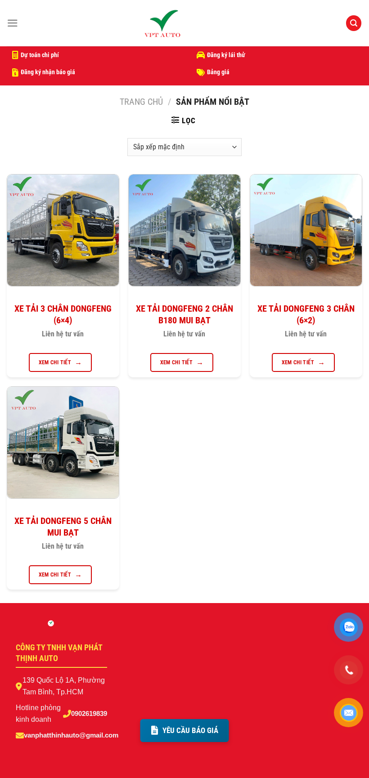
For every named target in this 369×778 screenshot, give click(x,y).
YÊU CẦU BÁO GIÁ (190, 730)
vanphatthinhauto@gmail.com (71, 735)
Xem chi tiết (55, 362)
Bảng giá (218, 72)
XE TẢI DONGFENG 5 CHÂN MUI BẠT (63, 526)
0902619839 (89, 713)
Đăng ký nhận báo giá (48, 72)
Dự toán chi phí (40, 54)
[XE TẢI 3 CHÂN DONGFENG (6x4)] (63, 230)
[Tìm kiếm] (353, 23)
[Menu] (12, 23)
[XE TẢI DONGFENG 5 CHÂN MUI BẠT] (63, 442)
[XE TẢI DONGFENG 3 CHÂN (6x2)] (306, 230)
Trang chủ (141, 102)
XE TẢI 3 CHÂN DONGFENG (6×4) (63, 314)
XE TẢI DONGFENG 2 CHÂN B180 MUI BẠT (184, 314)
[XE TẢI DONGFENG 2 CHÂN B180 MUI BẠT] (184, 230)
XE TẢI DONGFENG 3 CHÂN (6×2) (306, 314)
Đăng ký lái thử (226, 54)
